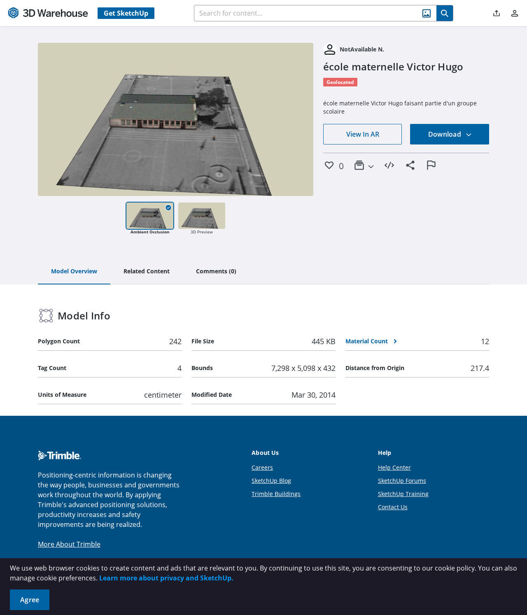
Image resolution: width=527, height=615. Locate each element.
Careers (262, 467)
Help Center (394, 467)
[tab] (74, 271)
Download (445, 134)
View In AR (362, 134)
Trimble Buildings (276, 494)
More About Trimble (69, 544)
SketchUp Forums (402, 481)
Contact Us (393, 507)
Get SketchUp (126, 13)
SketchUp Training (403, 494)
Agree (29, 599)
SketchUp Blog (271, 481)
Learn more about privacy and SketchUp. (166, 577)
